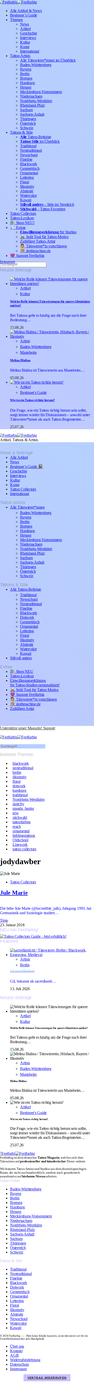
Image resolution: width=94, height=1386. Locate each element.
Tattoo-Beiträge (35, 137)
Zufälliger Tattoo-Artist (37, 241)
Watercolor (28, 195)
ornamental (21, 831)
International (29, 51)
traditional (20, 795)
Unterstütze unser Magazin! (27, 728)
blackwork (21, 763)
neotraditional (23, 768)
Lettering (27, 177)
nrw (16, 813)
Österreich (28, 123)
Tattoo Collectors (23, 213)
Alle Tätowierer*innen (27, 507)
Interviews (28, 38)
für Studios (48, 232)
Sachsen (26, 110)
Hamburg (27, 83)
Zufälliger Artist (22, 708)
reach (17, 826)
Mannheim (28, 352)
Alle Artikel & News (26, 11)
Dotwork (27, 617)
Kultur (25, 42)
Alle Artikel (19, 457)
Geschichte (28, 33)
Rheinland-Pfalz (32, 105)
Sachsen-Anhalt (32, 114)
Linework (20, 844)
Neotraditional (31, 150)
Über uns (17, 1346)
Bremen (26, 78)
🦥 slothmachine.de (35, 251)
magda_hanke (23, 808)
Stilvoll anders (21, 658)
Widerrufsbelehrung (25, 1360)
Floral (24, 182)
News (24, 24)
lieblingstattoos (24, 835)
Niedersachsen (31, 96)
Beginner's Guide (33, 392)
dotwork (19, 786)
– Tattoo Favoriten (42, 209)
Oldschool (20, 840)
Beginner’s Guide (23, 15)
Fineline (26, 159)
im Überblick (40, 141)
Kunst (24, 47)
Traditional (28, 146)
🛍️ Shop (22, 223)
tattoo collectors (24, 849)
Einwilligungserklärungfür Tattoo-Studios (35, 682)
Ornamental (29, 173)
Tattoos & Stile (21, 132)
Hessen (25, 87)
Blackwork (28, 164)
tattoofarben (22, 822)
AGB (14, 1355)
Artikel (25, 29)
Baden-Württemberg (35, 65)
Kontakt (16, 1351)
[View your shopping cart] (12, 732)
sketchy (18, 804)
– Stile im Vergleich (47, 204)
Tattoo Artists (20, 56)
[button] (2, 732)
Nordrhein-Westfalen (36, 101)
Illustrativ (27, 186)
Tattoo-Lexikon (22, 218)
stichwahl (20, 817)
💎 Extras (18, 227)
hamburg (19, 790)
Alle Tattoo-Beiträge (25, 589)
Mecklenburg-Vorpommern (41, 92)
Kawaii (25, 200)
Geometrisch (29, 168)
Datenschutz (19, 1364)
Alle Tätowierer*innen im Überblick (48, 60)
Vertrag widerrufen (47, 1377)
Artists (25, 341)
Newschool (29, 155)
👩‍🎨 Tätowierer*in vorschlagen (43, 246)
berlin (17, 772)
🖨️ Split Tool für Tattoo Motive (44, 237)
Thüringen (28, 119)
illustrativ (19, 777)
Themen (16, 20)
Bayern (25, 69)
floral (17, 781)
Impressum (18, 1369)
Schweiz (26, 128)
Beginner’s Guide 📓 (26, 467)
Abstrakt (26, 191)
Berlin (25, 74)
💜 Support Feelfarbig (27, 255)
